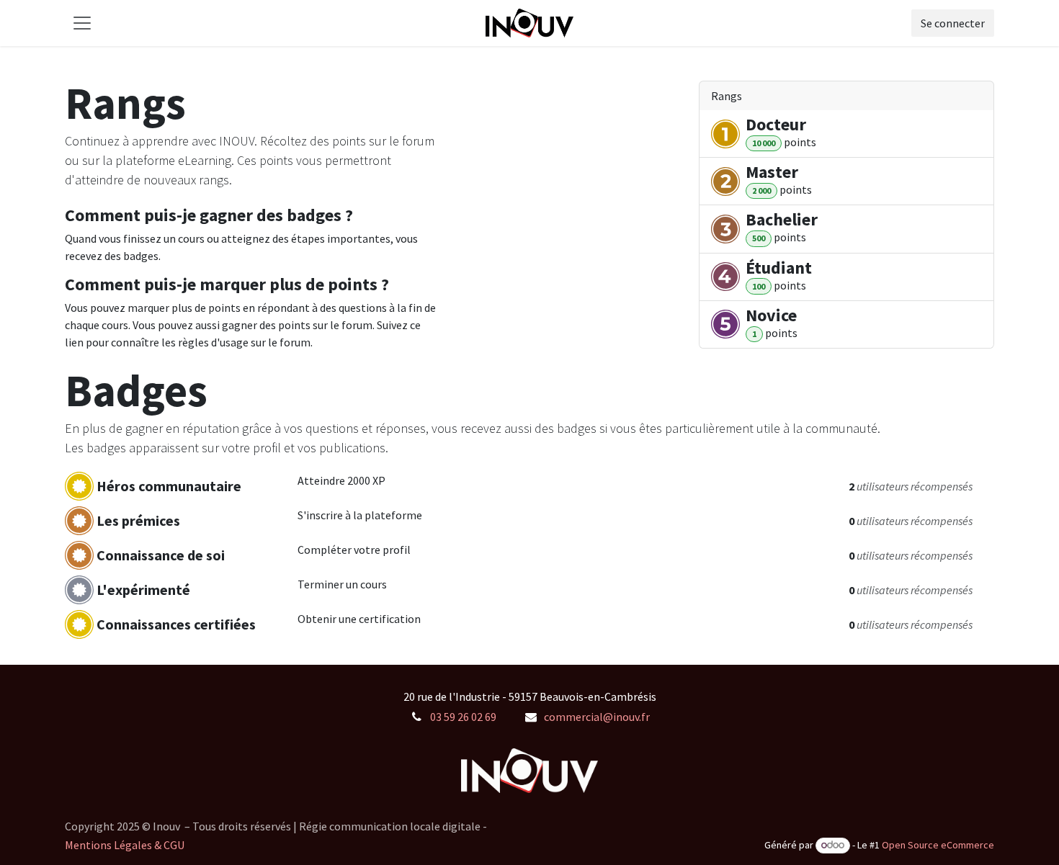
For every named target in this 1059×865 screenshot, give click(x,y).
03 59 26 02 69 (463, 716)
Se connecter (953, 23)
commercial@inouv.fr (597, 716)
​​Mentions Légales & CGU (124, 845)
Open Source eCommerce (938, 844)
